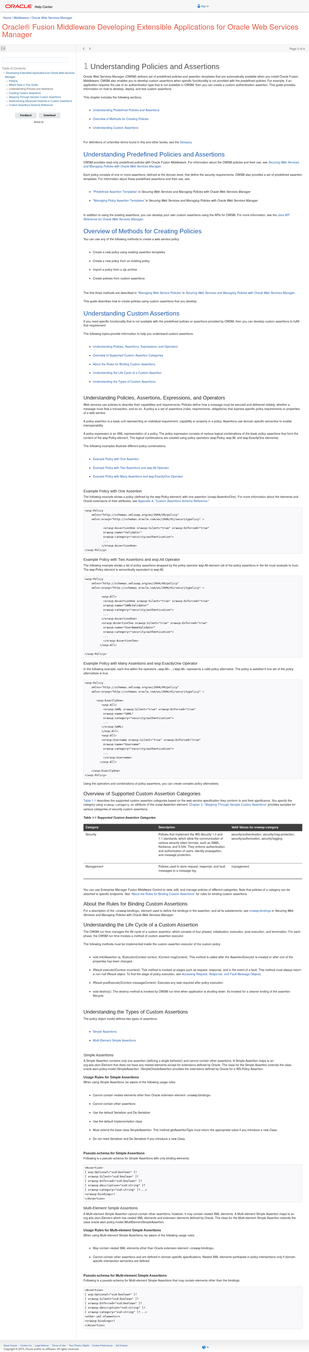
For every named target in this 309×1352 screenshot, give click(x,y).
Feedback (26, 115)
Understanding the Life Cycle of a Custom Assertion (127, 373)
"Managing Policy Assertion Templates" (119, 200)
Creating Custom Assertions (25, 93)
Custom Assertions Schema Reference (31, 105)
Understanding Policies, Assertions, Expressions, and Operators (135, 346)
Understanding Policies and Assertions (31, 88)
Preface (13, 80)
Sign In (204, 6)
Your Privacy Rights (79, 1345)
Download (49, 115)
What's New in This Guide (23, 84)
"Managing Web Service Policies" (160, 293)
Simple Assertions (105, 1031)
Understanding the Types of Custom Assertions (124, 381)
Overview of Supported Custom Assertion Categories (128, 355)
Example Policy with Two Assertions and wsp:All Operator (131, 468)
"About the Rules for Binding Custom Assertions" (163, 894)
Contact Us (26, 1345)
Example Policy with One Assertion (116, 459)
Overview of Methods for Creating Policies (121, 119)
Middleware (21, 18)
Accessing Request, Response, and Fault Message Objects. (221, 974)
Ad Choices (122, 1345)
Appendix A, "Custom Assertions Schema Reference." (173, 501)
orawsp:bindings (260, 910)
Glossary (185, 142)
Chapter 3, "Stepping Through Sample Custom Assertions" (228, 804)
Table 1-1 (89, 800)
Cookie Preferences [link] (102, 1345)
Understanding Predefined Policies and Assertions (126, 110)
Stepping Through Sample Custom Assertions (35, 97)
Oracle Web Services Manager (52, 18)
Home (7, 18)
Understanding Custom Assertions (115, 127)
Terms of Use (59, 1345)
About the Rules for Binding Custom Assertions (124, 364)
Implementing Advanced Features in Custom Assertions (40, 101)
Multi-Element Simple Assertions (114, 1040)
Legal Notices (42, 1345)
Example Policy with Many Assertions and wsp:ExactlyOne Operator (138, 476)
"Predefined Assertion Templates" (115, 191)
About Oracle (10, 1345)
